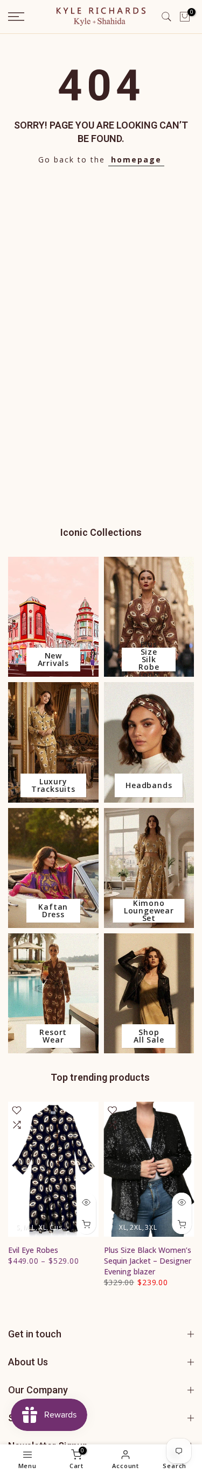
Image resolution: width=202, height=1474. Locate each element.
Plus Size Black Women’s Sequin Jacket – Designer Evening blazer (147, 1261)
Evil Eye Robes (33, 1250)
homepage (136, 159)
